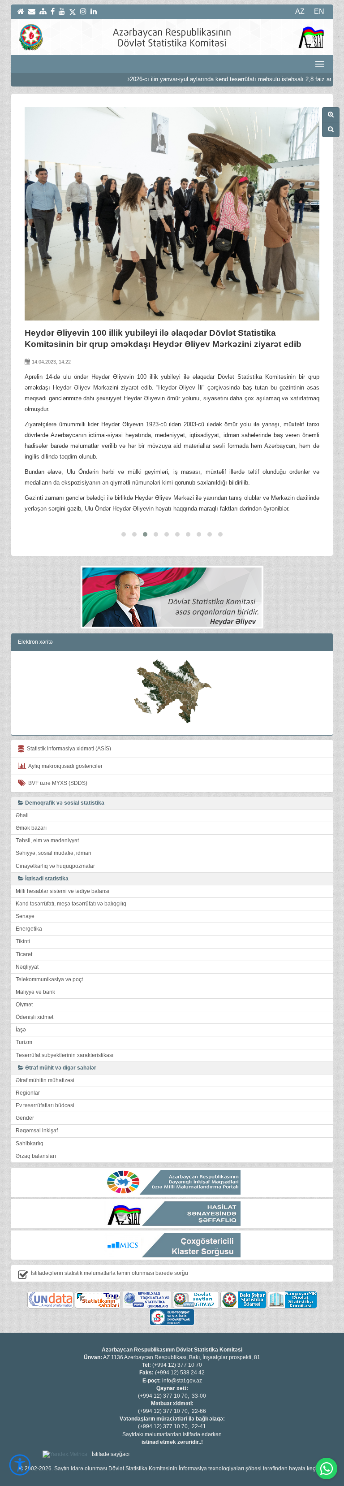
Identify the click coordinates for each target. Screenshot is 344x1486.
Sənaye (25, 916)
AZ (300, 11)
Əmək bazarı (31, 828)
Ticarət (24, 954)
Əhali (22, 815)
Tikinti (23, 941)
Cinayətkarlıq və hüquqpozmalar (55, 866)
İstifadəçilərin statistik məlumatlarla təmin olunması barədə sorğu (109, 1273)
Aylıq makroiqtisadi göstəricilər (64, 766)
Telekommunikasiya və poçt (49, 979)
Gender (25, 1118)
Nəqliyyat (27, 967)
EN (319, 11)
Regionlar (28, 1093)
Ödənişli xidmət (34, 1017)
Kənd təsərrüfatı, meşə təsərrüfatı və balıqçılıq (71, 904)
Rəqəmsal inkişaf (37, 1130)
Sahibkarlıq (29, 1143)
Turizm (24, 1042)
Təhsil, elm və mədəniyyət (47, 840)
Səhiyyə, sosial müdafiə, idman (53, 853)
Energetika (29, 929)
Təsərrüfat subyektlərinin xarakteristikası (64, 1055)
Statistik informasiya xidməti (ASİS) (67, 748)
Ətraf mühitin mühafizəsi (45, 1080)
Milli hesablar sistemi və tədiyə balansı (62, 891)
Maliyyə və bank (35, 992)
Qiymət (24, 1004)
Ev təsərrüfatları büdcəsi (45, 1105)
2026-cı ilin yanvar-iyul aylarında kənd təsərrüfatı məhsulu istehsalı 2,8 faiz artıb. (215, 79)
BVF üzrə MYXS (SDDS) (56, 783)
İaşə (21, 1030)
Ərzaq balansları (36, 1156)
